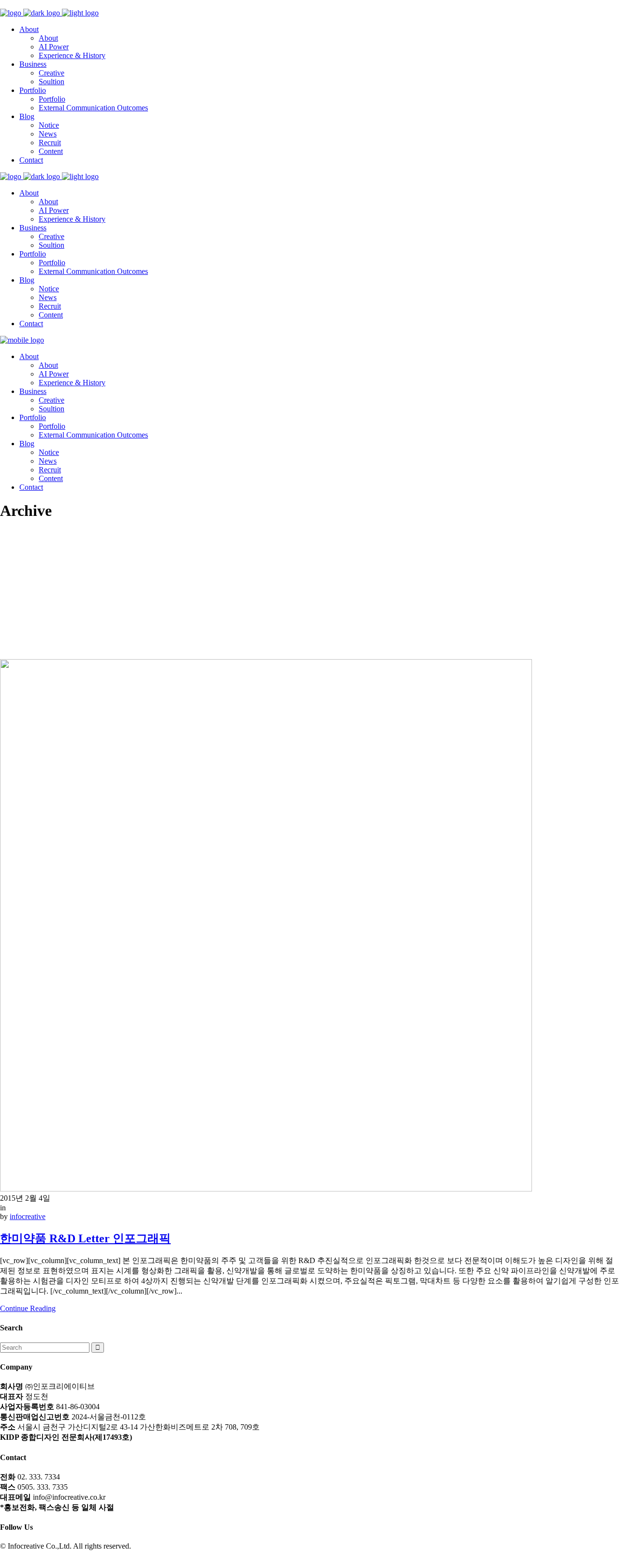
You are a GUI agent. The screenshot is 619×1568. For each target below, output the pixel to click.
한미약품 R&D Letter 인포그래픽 (85, 1238)
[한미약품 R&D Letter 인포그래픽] (266, 1189)
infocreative (27, 1216)
